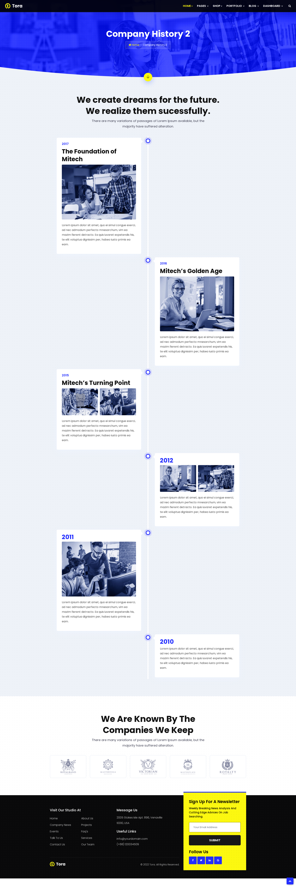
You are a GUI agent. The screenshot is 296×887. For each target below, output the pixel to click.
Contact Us (57, 844)
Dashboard (272, 6)
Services (86, 838)
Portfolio (234, 6)
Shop (216, 6)
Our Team (87, 844)
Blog (253, 6)
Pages (202, 6)
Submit (214, 840)
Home (187, 6)
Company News (60, 825)
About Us (87, 818)
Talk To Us (56, 838)
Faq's (84, 831)
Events (54, 831)
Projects (86, 825)
